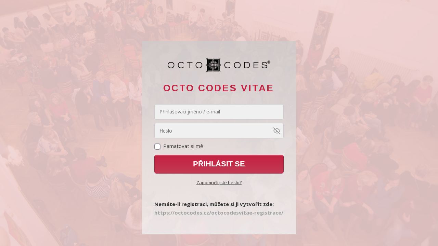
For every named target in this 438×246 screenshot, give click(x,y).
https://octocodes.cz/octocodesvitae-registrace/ (218, 212)
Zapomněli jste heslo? (219, 182)
